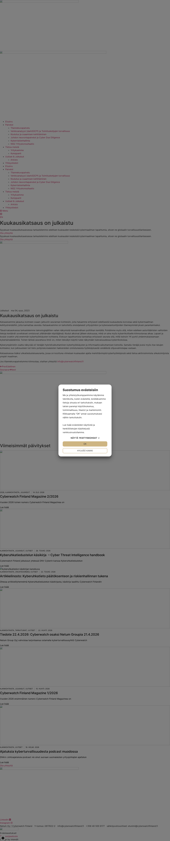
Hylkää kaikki (85, 450)
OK (85, 444)
